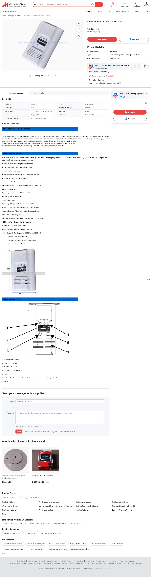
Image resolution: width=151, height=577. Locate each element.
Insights (131, 561)
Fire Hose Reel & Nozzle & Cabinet (87, 506)
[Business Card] (146, 102)
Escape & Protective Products (122, 510)
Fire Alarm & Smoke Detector (41, 16)
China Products (32, 561)
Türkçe (119, 563)
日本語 (100, 563)
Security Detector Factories (13, 544)
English (24, 563)
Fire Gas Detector (117, 544)
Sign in (146, 6)
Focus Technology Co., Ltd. (61, 568)
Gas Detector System (99, 544)
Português (39, 563)
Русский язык (56, 563)
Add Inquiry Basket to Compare (43, 75)
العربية (87, 563)
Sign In (90, 83)
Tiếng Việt (126, 563)
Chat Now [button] (135, 39)
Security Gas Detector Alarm (13, 549)
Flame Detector (32, 533)
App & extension (121, 11)
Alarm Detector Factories (78, 544)
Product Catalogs (33, 497)
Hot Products (21, 561)
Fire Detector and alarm (47, 510)
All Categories (10, 11)
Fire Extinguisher (8, 502)
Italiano (64, 563)
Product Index (114, 561)
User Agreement (88, 568)
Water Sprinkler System (10, 506)
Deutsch (71, 563)
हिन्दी (105, 563)
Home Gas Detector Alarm (58, 549)
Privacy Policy (108, 568)
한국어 (93, 563)
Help (109, 11)
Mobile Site (123, 561)
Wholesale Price (78, 561)
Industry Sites (90, 561)
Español (30, 563)
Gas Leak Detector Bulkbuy (80, 549)
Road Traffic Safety (82, 510)
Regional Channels (101, 561)
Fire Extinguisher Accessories (49, 502)
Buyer (98, 11)
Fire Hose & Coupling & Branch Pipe (124, 506)
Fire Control (26, 16)
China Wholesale (66, 561)
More (4, 553)
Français (46, 563)
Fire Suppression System (120, 502)
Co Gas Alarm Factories (57, 544)
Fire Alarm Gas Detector (36, 549)
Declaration (98, 568)
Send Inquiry (102, 39)
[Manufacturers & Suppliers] (14, 4)
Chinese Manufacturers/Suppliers (49, 561)
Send (19, 431)
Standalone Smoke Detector (51, 533)
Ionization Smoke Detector (13, 533)
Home (4, 16)
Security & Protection (14, 16)
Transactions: (98, 72)
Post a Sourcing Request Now (63, 431)
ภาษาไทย (111, 563)
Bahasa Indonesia (136, 563)
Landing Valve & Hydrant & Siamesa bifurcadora (55, 506)
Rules (147, 11)
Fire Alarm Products (9, 510)
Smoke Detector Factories (36, 544)
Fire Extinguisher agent (83, 502)
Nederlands (79, 563)
